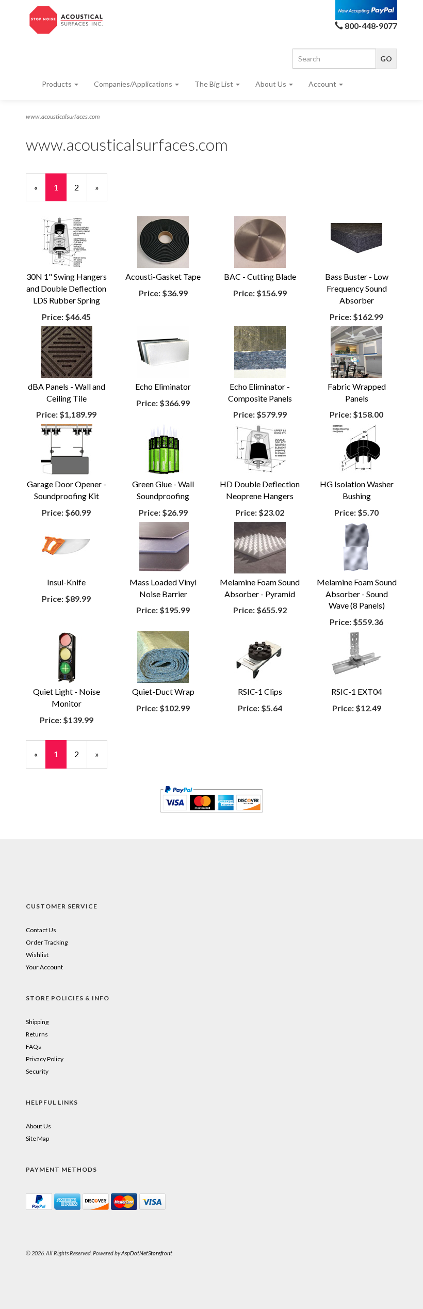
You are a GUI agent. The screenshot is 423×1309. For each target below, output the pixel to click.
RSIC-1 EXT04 (356, 691)
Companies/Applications (134, 83)
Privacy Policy (44, 1059)
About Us (271, 83)
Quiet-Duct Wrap (163, 691)
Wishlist (37, 955)
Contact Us (41, 930)
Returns (37, 1034)
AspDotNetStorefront (146, 1253)
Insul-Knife (66, 582)
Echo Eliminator (163, 386)
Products (57, 83)
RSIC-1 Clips (260, 691)
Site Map (37, 1138)
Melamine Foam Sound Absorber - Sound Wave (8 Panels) (357, 594)
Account (323, 83)
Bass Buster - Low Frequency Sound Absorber (356, 288)
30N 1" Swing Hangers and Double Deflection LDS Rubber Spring (66, 288)
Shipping (37, 1022)
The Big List (214, 83)
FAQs (33, 1046)
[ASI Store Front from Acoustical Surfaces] (66, 20)
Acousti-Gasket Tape (163, 276)
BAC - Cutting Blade (260, 276)
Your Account (44, 967)
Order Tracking (47, 942)
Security (37, 1071)
